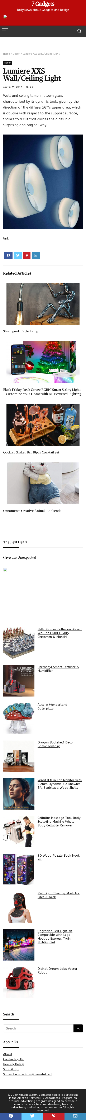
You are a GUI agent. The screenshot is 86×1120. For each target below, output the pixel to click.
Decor (16, 53)
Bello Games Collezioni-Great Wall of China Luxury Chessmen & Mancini (60, 633)
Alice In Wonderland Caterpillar (52, 706)
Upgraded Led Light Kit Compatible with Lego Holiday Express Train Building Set (55, 936)
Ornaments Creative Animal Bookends (32, 511)
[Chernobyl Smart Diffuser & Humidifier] (18, 681)
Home (6, 53)
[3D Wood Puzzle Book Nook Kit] (18, 869)
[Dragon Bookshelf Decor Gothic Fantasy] (18, 756)
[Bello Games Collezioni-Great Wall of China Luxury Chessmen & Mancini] (18, 643)
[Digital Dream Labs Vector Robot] (18, 982)
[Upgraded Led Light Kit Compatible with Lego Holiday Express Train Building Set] (18, 945)
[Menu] (5, 31)
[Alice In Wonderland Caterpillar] (18, 718)
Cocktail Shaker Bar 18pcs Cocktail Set (31, 452)
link (6, 238)
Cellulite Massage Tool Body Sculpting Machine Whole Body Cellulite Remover (59, 821)
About (7, 1054)
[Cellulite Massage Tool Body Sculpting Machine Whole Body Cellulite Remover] (18, 831)
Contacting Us (13, 1059)
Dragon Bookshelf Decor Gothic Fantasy (56, 744)
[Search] (80, 31)
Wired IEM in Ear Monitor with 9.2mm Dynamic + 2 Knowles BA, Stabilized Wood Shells (60, 784)
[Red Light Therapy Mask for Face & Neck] (18, 907)
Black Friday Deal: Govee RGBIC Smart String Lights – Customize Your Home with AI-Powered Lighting (42, 391)
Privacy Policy (13, 1064)
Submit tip (11, 1069)
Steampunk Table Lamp (20, 331)
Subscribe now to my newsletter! (27, 1074)
